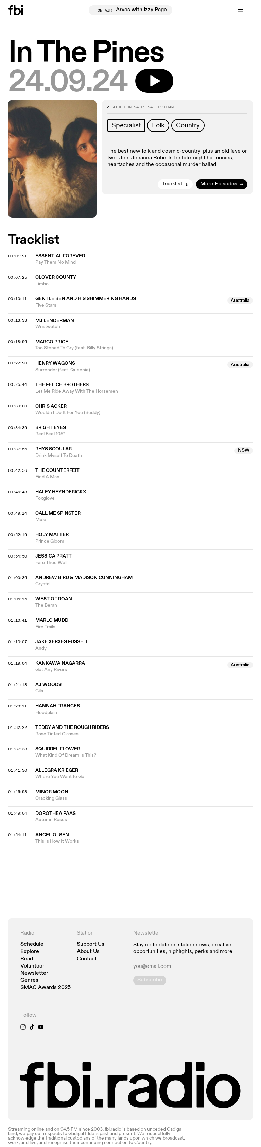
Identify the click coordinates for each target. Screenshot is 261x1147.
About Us (88, 951)
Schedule (32, 944)
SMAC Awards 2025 (45, 987)
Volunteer (32, 966)
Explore (29, 951)
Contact (87, 959)
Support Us (90, 944)
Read (26, 959)
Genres (29, 980)
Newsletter (34, 973)
